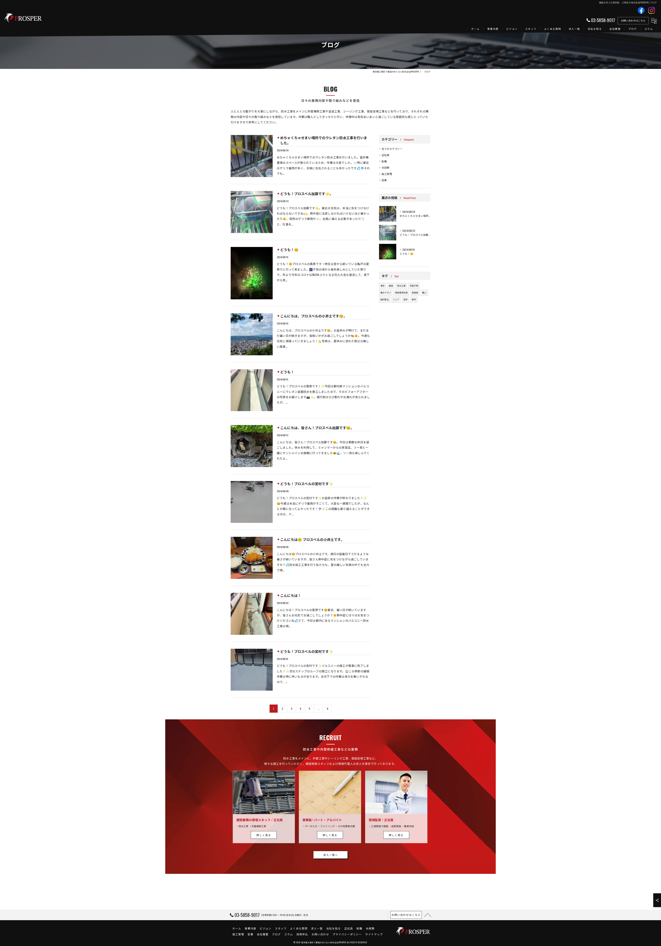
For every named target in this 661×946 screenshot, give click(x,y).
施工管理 (387, 174)
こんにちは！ (290, 595)
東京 (382, 285)
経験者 (415, 292)
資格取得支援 (401, 292)
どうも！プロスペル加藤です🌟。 (306, 193)
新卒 (414, 299)
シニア (396, 299)
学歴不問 (414, 285)
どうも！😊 (289, 249)
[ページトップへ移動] (427, 914)
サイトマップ (374, 934)
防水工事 (401, 285)
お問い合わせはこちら (633, 20)
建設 (391, 285)
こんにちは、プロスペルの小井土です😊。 (313, 315)
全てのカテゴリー (392, 149)
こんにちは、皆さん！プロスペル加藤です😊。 (317, 427)
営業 (384, 180)
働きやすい (385, 292)
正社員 (386, 155)
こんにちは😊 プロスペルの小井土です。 (312, 539)
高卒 (405, 299)
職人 (424, 292)
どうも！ (287, 371)
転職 (384, 161)
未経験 (386, 167)
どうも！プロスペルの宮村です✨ (306, 483)
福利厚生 (384, 299)
